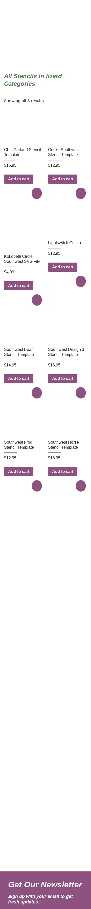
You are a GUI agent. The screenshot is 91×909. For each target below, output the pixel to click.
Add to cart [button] (18, 179)
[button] (37, 193)
